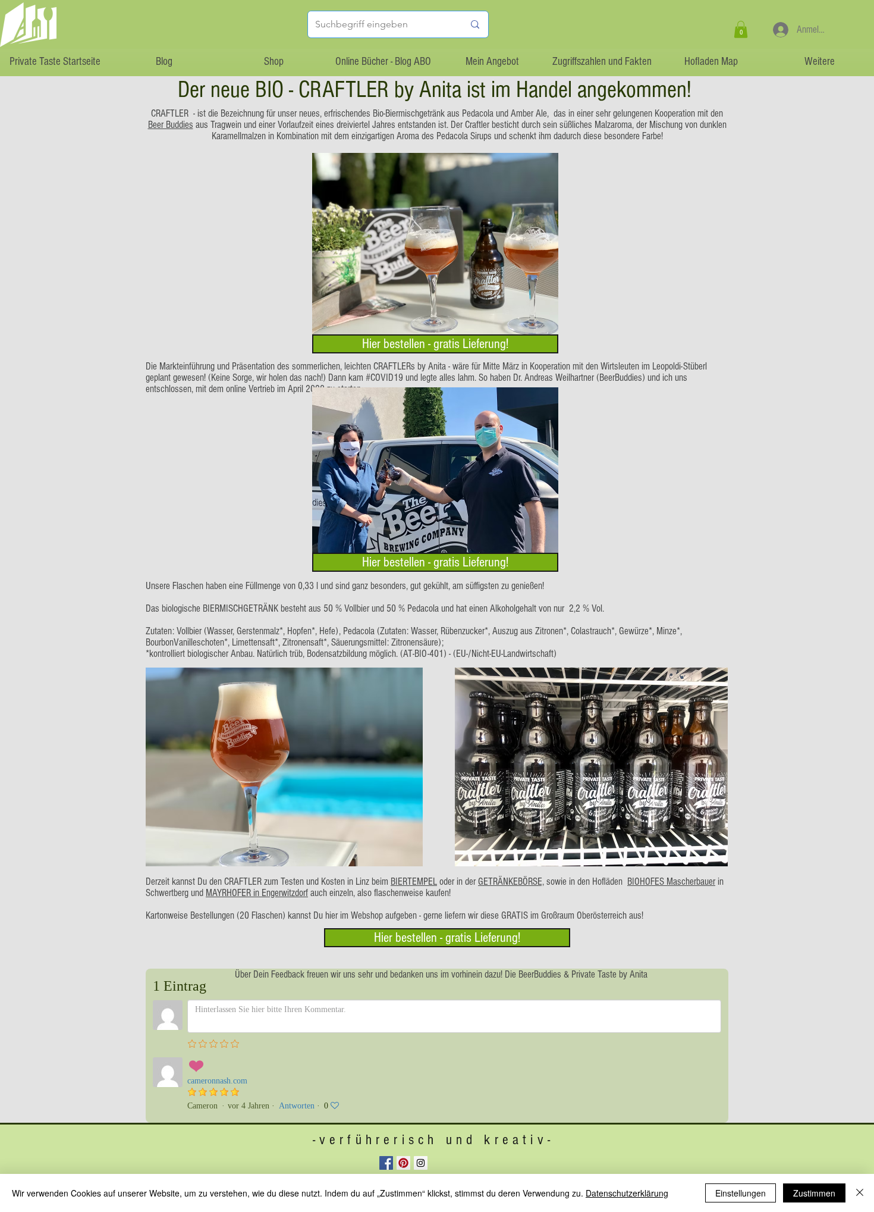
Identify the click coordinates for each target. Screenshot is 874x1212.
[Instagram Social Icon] (420, 1163)
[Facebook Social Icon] (386, 1163)
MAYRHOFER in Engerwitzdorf (257, 892)
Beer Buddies (170, 124)
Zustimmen (814, 1193)
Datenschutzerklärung (627, 1193)
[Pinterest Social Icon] (403, 1163)
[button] (741, 29)
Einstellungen (740, 1193)
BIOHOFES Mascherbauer (671, 881)
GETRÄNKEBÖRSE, (511, 881)
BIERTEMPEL (414, 881)
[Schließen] (860, 1192)
